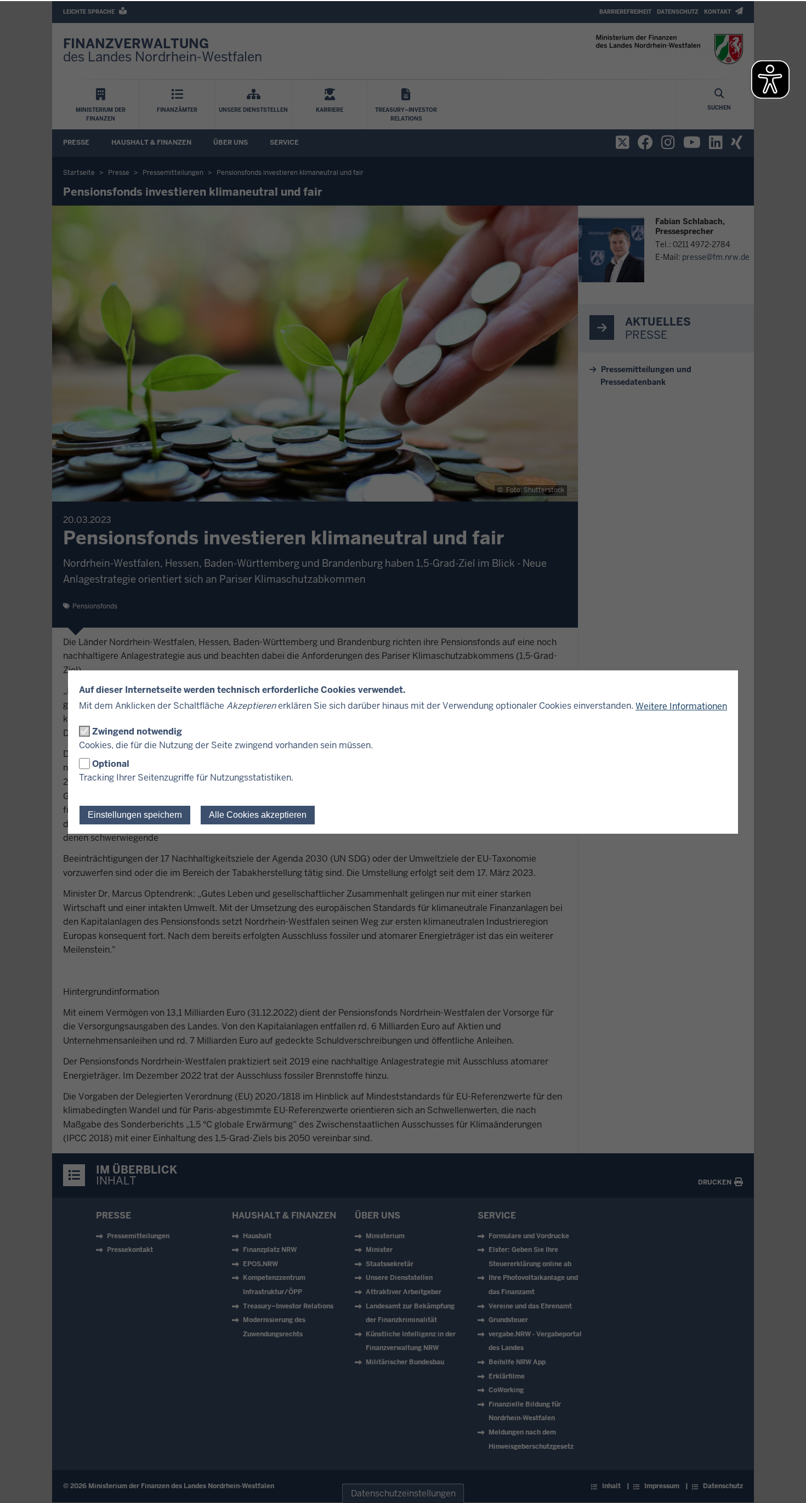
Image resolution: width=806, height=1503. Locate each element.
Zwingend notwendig (137, 731)
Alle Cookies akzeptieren (257, 814)
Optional (110, 764)
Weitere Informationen (681, 706)
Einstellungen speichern (135, 814)
